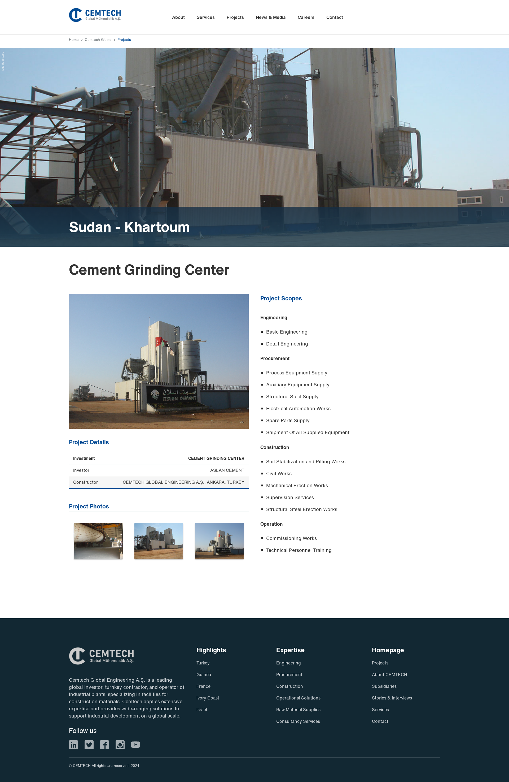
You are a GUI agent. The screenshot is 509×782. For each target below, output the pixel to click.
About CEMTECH (389, 674)
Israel (201, 709)
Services (380, 709)
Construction (289, 686)
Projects (124, 39)
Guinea (203, 674)
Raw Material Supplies (298, 709)
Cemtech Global (98, 39)
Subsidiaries (384, 686)
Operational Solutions (298, 698)
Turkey (203, 663)
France (203, 686)
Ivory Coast (207, 698)
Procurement (289, 674)
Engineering (288, 663)
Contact (380, 721)
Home (74, 39)
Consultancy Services (298, 721)
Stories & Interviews (392, 698)
